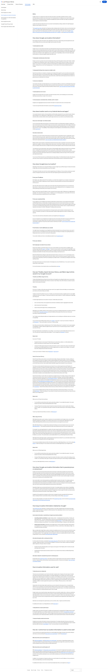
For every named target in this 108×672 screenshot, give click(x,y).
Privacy (38, 670)
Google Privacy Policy (38, 28)
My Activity (62, 215)
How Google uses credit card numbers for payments (8, 18)
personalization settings (52, 378)
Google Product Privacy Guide (7, 24)
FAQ (34, 4)
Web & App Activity (36, 426)
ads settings (36, 386)
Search (43, 249)
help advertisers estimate (68, 611)
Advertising (3, 10)
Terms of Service (19, 4)
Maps (48, 249)
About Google (33, 670)
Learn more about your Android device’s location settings (55, 139)
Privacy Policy (10, 4)
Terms (42, 670)
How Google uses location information (8, 15)
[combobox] (76, 670)
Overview (3, 4)
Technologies (27, 4)
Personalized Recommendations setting (46, 381)
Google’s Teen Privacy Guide (68, 32)
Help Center (55, 603)
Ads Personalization (38, 640)
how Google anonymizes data (44, 500)
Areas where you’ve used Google (51, 633)
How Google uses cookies (6, 12)
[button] (100, 2)
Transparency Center (48, 670)
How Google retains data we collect (8, 26)
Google (28, 670)
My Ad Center (63, 633)
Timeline (52, 320)
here (59, 266)
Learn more (56, 351)
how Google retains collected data (51, 534)
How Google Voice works (6, 21)
